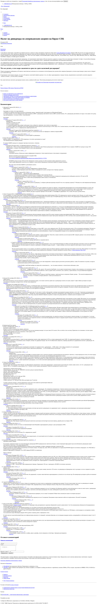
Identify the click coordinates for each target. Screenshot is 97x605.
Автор (2, 543)
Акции (12, 88)
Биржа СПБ (7, 88)
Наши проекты (9, 563)
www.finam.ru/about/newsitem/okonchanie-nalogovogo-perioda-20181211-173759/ (28, 158)
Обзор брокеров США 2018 (78, 250)
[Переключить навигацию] (1, 30)
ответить (5, 118)
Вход (4, 23)
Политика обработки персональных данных (11, 560)
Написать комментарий (7, 540)
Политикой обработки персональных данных (33, 1)
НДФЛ (21, 88)
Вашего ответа (17, 505)
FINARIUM (6, 566)
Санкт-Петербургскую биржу (64, 52)
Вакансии (5, 577)
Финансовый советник (9, 15)
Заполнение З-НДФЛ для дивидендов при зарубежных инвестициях (20, 96)
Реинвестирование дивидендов (11, 95)
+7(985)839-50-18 (7, 3)
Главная (5, 32)
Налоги (5, 35)
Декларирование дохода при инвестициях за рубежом (16, 97)
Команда (5, 574)
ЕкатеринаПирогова (3, 50)
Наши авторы (6, 578)
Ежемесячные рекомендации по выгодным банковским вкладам (19, 587)
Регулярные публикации (14, 584)
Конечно (65, 1)
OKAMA (5, 567)
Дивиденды (17, 88)
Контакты (5, 20)
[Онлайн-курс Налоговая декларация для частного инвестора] (48, 82)
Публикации (6, 18)
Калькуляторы (6, 19)
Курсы (5, 16)
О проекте (5, 14)
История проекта (7, 575)
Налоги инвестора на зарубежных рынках (13, 98)
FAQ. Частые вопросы (8, 580)
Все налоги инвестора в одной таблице (12, 100)
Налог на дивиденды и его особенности (13, 93)
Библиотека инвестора (8, 588)
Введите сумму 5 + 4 (6, 551)
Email (2, 544)
